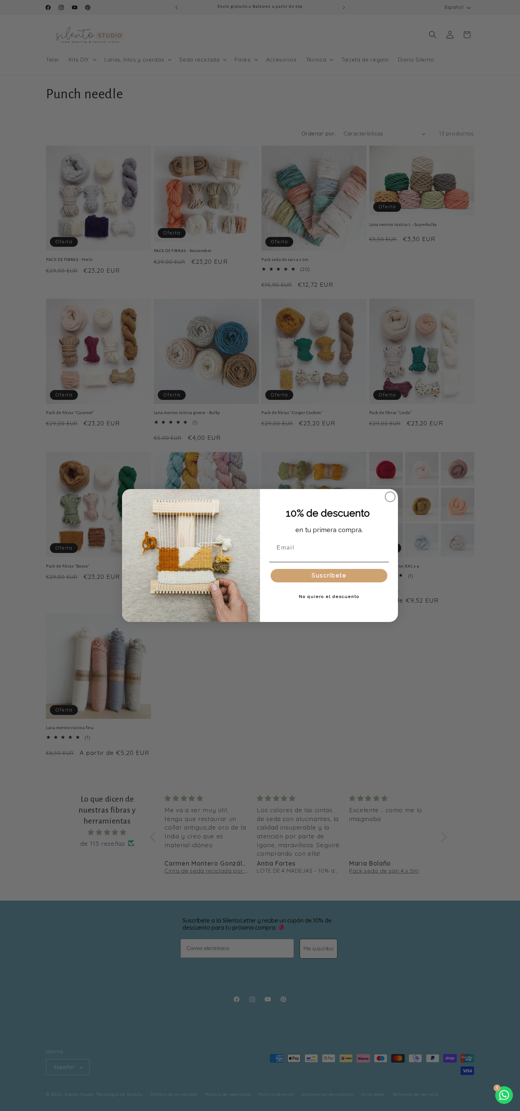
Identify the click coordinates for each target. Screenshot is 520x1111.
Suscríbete (329, 575)
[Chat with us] (504, 1095)
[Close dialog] (390, 497)
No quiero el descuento (329, 596)
